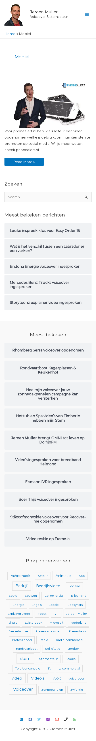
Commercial (53, 595)
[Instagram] (48, 719)
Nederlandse (18, 631)
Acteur (43, 576)
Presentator (77, 631)
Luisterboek (33, 622)
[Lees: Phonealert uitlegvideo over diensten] (48, 103)
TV (49, 668)
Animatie (63, 576)
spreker (73, 648)
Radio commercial (69, 640)
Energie (18, 604)
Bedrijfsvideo (48, 586)
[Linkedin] (21, 719)
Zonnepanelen (52, 689)
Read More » (24, 161)
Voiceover (23, 689)
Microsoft (56, 622)
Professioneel (22, 640)
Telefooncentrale (27, 668)
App (82, 576)
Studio (71, 659)
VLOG (57, 678)
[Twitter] (39, 719)
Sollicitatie (52, 648)
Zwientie (76, 689)
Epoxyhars (75, 604)
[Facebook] (30, 719)
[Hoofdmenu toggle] (87, 14)
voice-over (76, 678)
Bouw (12, 595)
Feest (42, 613)
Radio (44, 640)
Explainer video (19, 613)
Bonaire (74, 586)
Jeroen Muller (44, 12)
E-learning (78, 595)
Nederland (78, 622)
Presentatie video (48, 631)
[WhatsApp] (74, 719)
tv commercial (69, 668)
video (17, 678)
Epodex (54, 604)
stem (25, 658)
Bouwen (31, 595)
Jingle (13, 622)
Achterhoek (20, 576)
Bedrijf (21, 586)
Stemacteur (48, 659)
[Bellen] (65, 719)
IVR (56, 613)
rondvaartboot (27, 648)
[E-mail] (56, 719)
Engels (37, 604)
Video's (37, 678)
